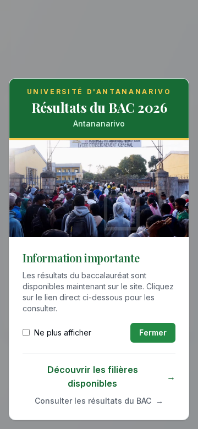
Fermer (153, 332)
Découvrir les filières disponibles (111, 376)
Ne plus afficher (62, 332)
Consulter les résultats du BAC (99, 400)
